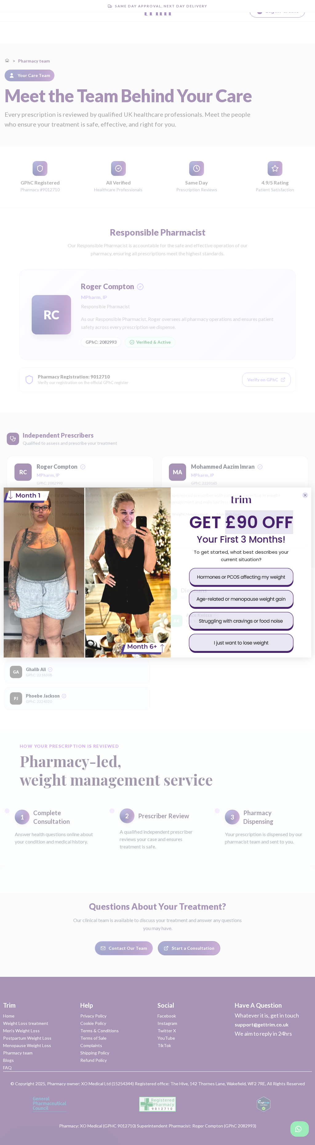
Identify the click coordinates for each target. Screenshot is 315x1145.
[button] (241, 577)
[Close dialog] (305, 495)
